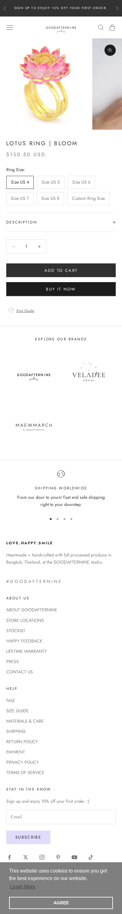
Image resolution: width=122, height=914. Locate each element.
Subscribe (28, 837)
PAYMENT (15, 752)
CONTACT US (19, 672)
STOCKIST (15, 631)
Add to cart (61, 270)
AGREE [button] (61, 902)
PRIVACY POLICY (22, 762)
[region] (61, 489)
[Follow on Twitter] (26, 857)
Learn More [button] (22, 886)
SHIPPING (16, 731)
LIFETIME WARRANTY (26, 651)
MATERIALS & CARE (25, 721)
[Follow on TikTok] (91, 857)
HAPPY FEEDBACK (24, 641)
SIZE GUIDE (17, 711)
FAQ (10, 700)
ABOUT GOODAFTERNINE (31, 610)
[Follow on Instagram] (42, 857)
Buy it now (61, 289)
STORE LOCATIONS (25, 620)
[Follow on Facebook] (9, 857)
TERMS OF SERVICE (25, 772)
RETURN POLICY (22, 741)
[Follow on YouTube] (74, 857)
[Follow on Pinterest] (58, 857)
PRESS (12, 661)
